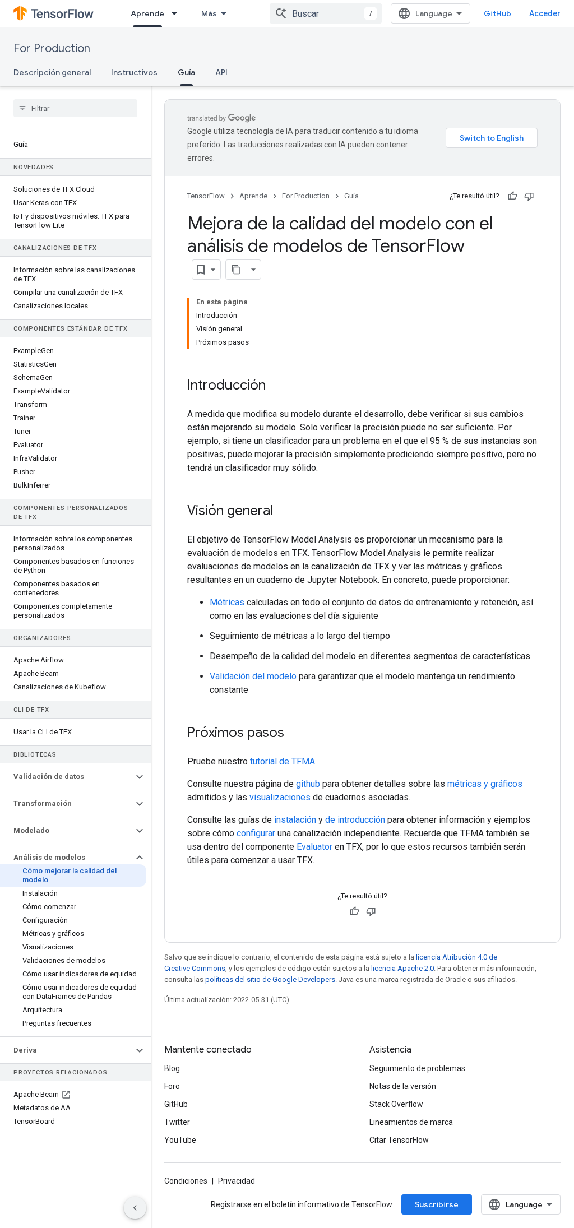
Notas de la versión (402, 1086)
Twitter (177, 1122)
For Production (51, 48)
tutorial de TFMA (282, 761)
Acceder (545, 13)
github (308, 783)
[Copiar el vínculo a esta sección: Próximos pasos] (295, 733)
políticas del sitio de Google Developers (270, 979)
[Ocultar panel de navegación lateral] (135, 1208)
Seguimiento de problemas (417, 1068)
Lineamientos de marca (411, 1122)
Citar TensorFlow (399, 1140)
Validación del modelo (253, 676)
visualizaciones (280, 797)
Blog (172, 1068)
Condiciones (185, 1180)
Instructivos (134, 72)
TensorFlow (206, 196)
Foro (172, 1086)
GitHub (497, 13)
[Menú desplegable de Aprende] (177, 13)
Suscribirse (437, 1204)
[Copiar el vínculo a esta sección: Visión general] (284, 511)
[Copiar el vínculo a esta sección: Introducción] (277, 386)
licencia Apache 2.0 (402, 968)
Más (209, 13)
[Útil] (512, 196)
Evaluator (314, 846)
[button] (66, 777)
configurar (256, 833)
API (221, 72)
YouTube (180, 1140)
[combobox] (326, 13)
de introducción (355, 819)
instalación (295, 819)
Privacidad (236, 1180)
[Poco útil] (529, 196)
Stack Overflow (396, 1104)
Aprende (147, 13)
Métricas (227, 602)
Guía (186, 72)
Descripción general (52, 72)
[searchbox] (75, 108)
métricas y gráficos (484, 783)
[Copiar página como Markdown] (236, 269)
